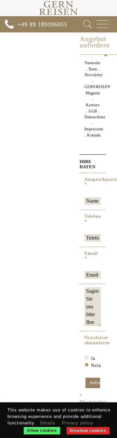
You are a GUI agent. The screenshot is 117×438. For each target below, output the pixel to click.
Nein (96, 365)
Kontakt (93, 135)
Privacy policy (77, 422)
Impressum (93, 129)
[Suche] (87, 24)
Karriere (93, 105)
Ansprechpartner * (92, 182)
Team (92, 69)
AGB (92, 111)
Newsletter (93, 75)
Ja (93, 358)
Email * (91, 256)
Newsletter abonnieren (92, 340)
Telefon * (92, 219)
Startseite (92, 63)
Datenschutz (94, 117)
